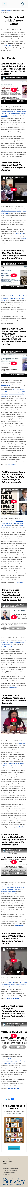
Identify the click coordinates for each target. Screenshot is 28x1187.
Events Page (7, 45)
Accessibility (6, 1159)
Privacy (5, 1163)
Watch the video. (11, 464)
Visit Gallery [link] (14, 1148)
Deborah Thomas (19, 233)
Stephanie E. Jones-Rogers (8, 891)
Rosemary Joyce (5, 385)
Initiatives (8, 10)
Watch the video (19, 925)
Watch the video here (13, 998)
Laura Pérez (22, 743)
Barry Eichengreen (10, 1063)
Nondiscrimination (8, 1161)
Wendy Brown (11, 982)
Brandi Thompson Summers (8, 647)
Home (3, 10)
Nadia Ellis (23, 238)
